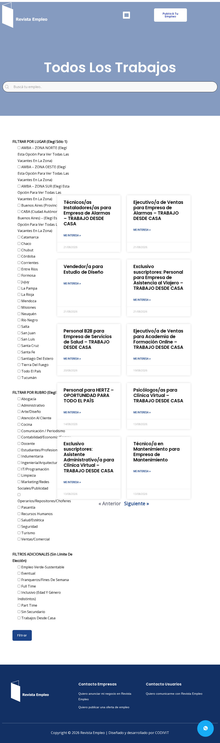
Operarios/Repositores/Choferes (44, 501)
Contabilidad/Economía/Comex (45, 437)
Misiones (28, 307)
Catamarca (29, 237)
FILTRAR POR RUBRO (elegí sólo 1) (40, 392)
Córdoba (27, 256)
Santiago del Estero (36, 358)
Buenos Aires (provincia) (40, 205)
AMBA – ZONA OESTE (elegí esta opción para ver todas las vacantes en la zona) (43, 173)
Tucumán (28, 377)
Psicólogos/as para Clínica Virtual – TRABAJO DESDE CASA (158, 395)
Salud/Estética (32, 520)
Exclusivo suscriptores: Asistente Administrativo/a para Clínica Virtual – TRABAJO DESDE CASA (89, 457)
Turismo (27, 533)
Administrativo (32, 405)
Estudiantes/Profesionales (42, 450)
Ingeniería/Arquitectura (39, 462)
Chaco (25, 243)
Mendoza (28, 301)
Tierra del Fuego (34, 364)
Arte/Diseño (30, 411)
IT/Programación (34, 469)
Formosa (27, 275)
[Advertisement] (124, 161)
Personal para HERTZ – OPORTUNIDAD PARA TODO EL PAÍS (89, 395)
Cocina (26, 424)
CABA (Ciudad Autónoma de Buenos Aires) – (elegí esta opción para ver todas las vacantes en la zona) (42, 221)
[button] (126, 15)
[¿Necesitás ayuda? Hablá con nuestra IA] (205, 728)
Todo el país (30, 371)
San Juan (27, 333)
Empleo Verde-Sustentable (42, 567)
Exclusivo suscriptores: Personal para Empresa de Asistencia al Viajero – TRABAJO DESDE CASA (158, 277)
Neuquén (28, 313)
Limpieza (28, 475)
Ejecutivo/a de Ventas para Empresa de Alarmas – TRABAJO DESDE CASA (158, 210)
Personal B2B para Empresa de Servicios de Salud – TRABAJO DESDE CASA (88, 339)
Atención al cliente (35, 418)
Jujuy (24, 281)
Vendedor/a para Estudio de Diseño (83, 269)
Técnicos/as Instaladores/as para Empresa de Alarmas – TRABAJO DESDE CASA (87, 213)
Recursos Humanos (36, 513)
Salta (24, 326)
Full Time (28, 586)
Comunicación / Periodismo (42, 431)
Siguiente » (136, 503)
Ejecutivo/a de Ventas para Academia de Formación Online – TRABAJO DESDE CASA (158, 339)
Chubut (26, 250)
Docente (27, 443)
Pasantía (27, 507)
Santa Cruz (29, 345)
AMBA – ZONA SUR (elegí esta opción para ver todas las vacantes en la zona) (43, 192)
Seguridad (29, 526)
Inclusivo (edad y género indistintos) (39, 595)
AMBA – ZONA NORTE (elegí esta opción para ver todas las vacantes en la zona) (43, 154)
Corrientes (29, 262)
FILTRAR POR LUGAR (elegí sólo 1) (39, 141)
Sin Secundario (32, 611)
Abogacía (28, 399)
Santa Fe (27, 352)
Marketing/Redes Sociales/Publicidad (33, 485)
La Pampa (28, 288)
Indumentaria (31, 456)
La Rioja (27, 294)
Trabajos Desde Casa (37, 618)
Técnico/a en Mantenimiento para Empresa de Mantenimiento (156, 452)
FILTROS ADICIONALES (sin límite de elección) (42, 557)
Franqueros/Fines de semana (44, 579)
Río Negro (29, 320)
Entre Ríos (29, 269)
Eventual (27, 573)
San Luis (27, 339)
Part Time (28, 605)
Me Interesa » (72, 235)
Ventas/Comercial (35, 539)
